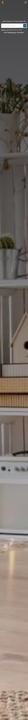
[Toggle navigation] (25, 2)
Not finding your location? (14, 32)
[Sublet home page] (2, 2)
